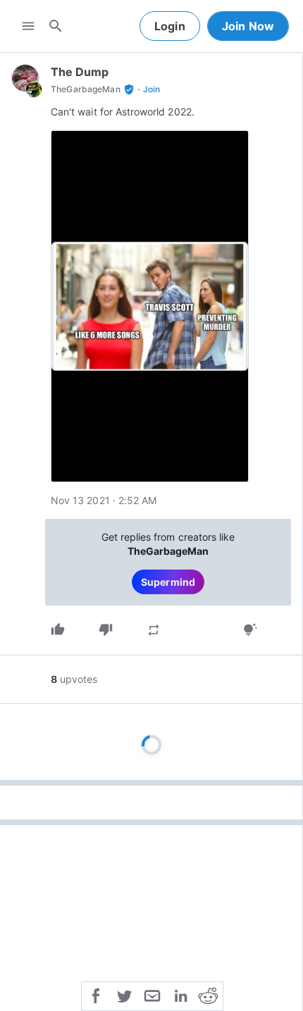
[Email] (152, 995)
